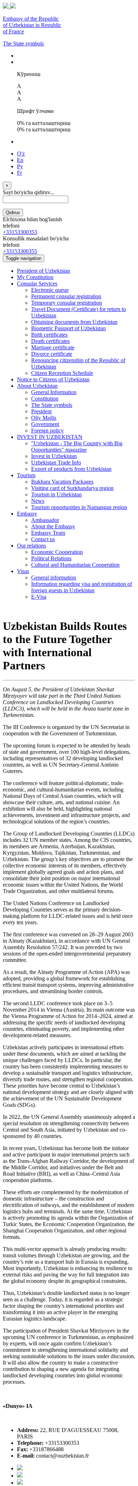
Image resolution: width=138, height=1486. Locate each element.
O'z (21, 154)
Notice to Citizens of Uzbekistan (53, 379)
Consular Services (37, 284)
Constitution (44, 399)
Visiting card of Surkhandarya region (72, 488)
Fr (19, 173)
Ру (20, 166)
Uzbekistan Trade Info (56, 462)
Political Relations (51, 558)
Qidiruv (13, 212)
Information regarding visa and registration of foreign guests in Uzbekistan (81, 587)
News (37, 501)
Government (45, 424)
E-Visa (38, 597)
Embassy (27, 514)
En (20, 160)
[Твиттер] (20, 1476)
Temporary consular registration (66, 303)
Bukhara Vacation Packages (62, 482)
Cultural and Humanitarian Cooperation (75, 565)
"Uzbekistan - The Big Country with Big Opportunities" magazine (76, 446)
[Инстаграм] (20, 1483)
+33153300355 (20, 251)
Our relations (31, 546)
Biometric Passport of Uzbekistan (68, 328)
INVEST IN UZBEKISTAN (49, 437)
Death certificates (50, 341)
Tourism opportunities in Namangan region (79, 507)
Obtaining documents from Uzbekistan (74, 322)
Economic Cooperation (57, 552)
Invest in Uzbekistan (54, 456)
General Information (53, 392)
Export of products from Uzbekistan (71, 469)
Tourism (26, 475)
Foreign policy (47, 431)
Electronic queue (50, 290)
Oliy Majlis (43, 418)
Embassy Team (48, 533)
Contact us (43, 539)
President (41, 411)
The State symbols (23, 43)
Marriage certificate (52, 347)
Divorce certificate (51, 354)
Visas (23, 571)
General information (53, 578)
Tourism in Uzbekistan (56, 494)
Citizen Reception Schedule (62, 373)
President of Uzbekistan (43, 271)
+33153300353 (20, 232)
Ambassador (45, 520)
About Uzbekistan (37, 386)
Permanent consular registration (66, 296)
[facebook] (20, 1468)
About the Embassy (53, 526)
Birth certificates (49, 335)
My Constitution (35, 277)
